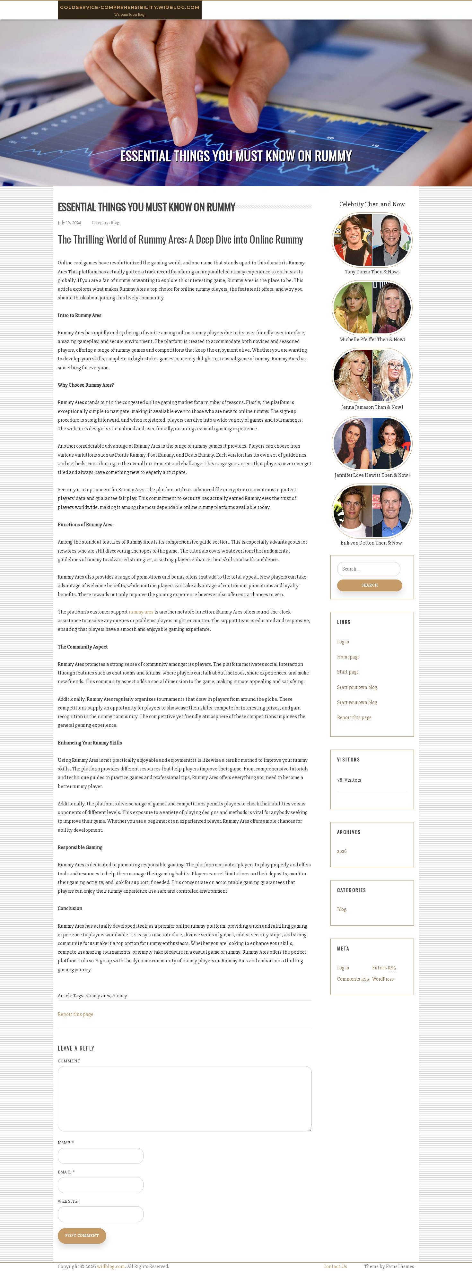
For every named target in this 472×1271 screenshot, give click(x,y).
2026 (342, 851)
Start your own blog (357, 687)
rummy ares (141, 612)
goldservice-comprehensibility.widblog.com (129, 7)
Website (68, 1201)
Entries (384, 968)
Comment (69, 1061)
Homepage (348, 657)
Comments (353, 979)
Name (66, 1143)
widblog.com (111, 1267)
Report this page (75, 1014)
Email (66, 1172)
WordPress (383, 979)
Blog (115, 222)
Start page (348, 672)
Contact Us (335, 1267)
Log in (343, 642)
